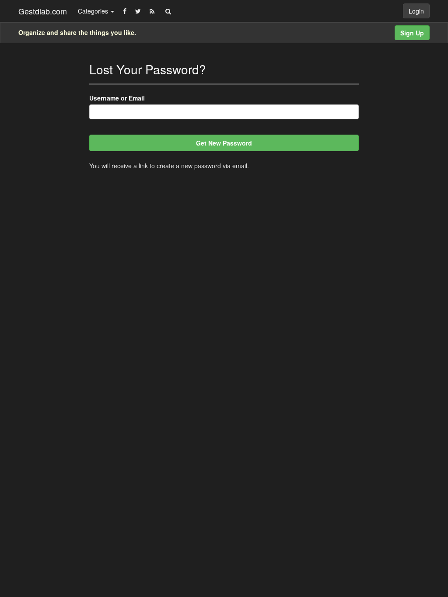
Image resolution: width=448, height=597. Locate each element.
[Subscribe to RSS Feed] (152, 11)
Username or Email (117, 98)
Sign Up (412, 32)
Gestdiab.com (42, 11)
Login (416, 11)
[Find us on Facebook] (125, 11)
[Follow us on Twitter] (138, 11)
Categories (94, 11)
